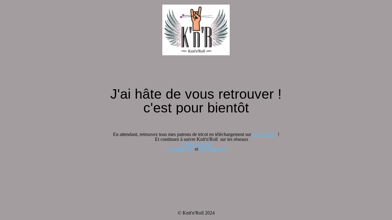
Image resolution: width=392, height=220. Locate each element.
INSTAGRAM (196, 144)
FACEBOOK (181, 149)
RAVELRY (263, 134)
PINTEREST (212, 149)
